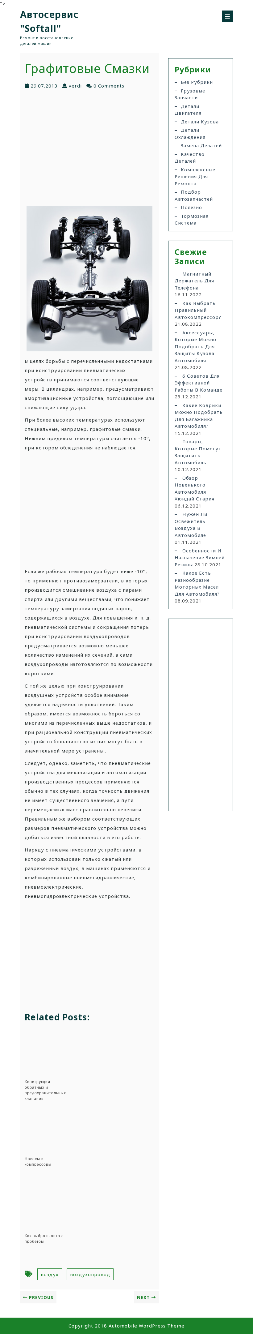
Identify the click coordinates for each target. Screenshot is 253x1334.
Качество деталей (190, 157)
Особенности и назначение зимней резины (200, 557)
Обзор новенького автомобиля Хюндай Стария (194, 488)
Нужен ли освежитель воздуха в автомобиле (191, 524)
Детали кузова (200, 121)
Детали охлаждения (190, 133)
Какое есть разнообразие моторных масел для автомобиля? (197, 583)
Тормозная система (192, 219)
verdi (75, 86)
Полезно (191, 207)
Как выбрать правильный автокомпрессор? (198, 310)
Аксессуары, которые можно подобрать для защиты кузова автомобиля (195, 346)
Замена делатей (201, 145)
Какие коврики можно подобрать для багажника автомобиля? (199, 415)
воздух (50, 1274)
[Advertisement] (89, 146)
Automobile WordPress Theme (147, 1326)
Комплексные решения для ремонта (195, 176)
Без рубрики (197, 82)
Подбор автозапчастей (194, 195)
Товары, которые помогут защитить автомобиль (198, 451)
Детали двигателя (188, 109)
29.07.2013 (44, 86)
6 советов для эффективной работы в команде (198, 383)
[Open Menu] (227, 16)
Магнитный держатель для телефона (194, 281)
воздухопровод (90, 1274)
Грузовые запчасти (190, 94)
